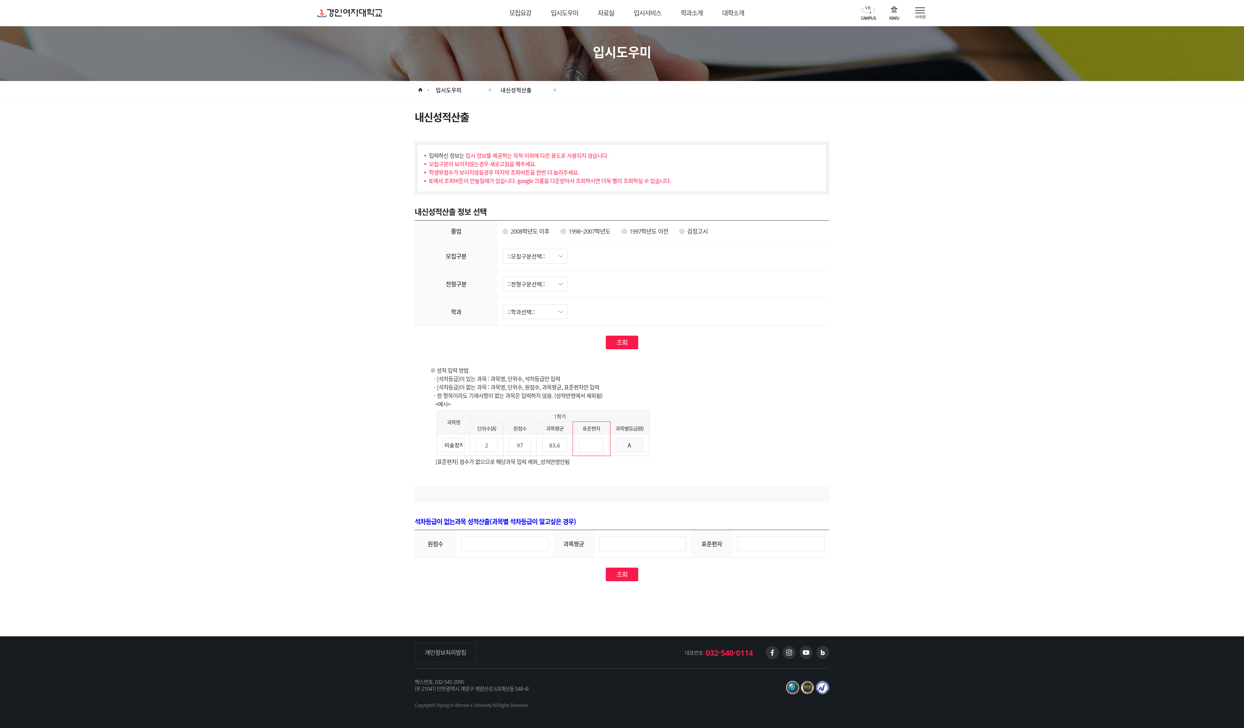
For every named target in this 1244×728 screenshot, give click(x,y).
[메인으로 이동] (420, 90)
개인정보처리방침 (445, 652)
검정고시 (697, 231)
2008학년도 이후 (530, 231)
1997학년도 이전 (648, 231)
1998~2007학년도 (589, 231)
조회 (622, 342)
